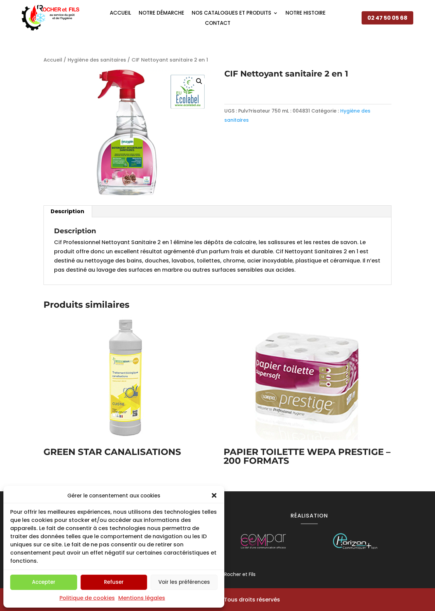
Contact (217, 24)
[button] (214, 495)
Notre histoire (305, 13)
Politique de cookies (87, 598)
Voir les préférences (184, 581)
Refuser (114, 581)
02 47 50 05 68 (387, 18)
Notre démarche (161, 13)
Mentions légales (141, 598)
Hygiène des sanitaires (97, 59)
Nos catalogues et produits (231, 13)
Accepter (43, 581)
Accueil (120, 13)
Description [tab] (67, 211)
